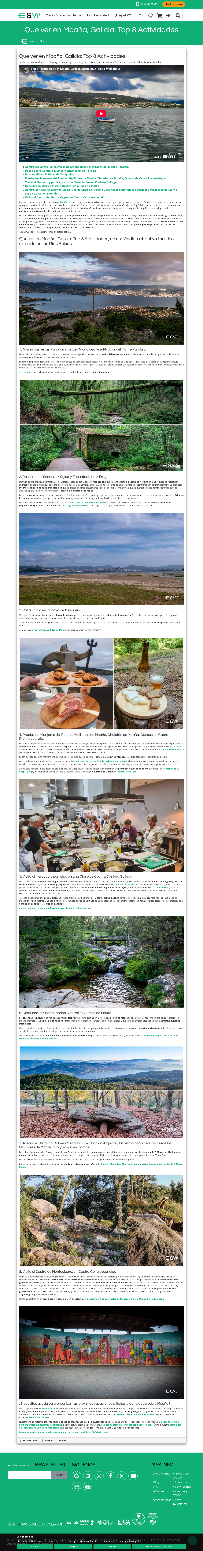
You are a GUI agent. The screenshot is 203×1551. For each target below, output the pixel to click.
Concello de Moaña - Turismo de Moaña (133, 1414)
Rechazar (112, 1546)
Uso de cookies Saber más (159, 1546)
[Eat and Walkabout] (26, 1524)
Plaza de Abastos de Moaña (123, 884)
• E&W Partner (182, 1486)
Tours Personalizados (99, 15)
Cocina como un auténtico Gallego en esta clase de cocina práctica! (55, 908)
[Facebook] (110, 1477)
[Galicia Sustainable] (87, 1522)
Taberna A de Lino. (127, 771)
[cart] (159, 15)
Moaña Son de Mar (39, 1417)
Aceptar (34, 1546)
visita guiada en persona (76, 505)
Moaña (63, 202)
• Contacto (180, 1482)
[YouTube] (133, 1477)
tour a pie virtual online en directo (88, 502)
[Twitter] (121, 1477)
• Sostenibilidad (161, 1500)
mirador (27, 372)
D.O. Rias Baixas (160, 887)
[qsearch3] (178, 15)
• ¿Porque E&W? (161, 1473)
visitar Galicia (47, 1408)
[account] (169, 15)
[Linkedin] (87, 1477)
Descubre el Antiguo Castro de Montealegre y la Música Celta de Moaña (125, 1298)
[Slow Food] (87, 1487)
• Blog (155, 1482)
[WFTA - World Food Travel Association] (106, 1522)
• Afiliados (157, 1491)
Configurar (73, 1546)
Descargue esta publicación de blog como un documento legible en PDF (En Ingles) (63, 1432)
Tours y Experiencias (58, 15)
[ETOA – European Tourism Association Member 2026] (124, 1522)
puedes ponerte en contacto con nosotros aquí (126, 1424)
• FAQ (154, 1486)
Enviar (59, 1475)
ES (140, 15)
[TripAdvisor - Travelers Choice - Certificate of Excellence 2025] (153, 1518)
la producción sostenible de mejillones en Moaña (101, 761)
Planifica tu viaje (174, 4)
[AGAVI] (54, 1524)
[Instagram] (99, 1477)
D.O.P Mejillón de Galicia (171, 749)
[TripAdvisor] (76, 1487)
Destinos (78, 15)
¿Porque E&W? (123, 15)
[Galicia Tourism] (71, 1523)
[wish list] (150, 15)
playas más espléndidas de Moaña (48, 629)
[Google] (76, 1477)
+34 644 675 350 (148, 4)
